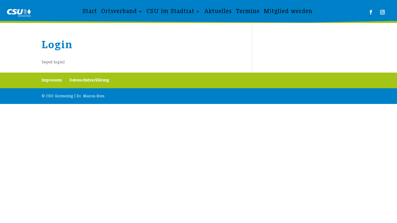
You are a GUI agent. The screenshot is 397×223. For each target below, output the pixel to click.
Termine (248, 11)
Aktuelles (218, 11)
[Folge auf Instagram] (382, 12)
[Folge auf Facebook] (370, 12)
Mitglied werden (288, 11)
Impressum (52, 80)
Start (90, 11)
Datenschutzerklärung (89, 80)
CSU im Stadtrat (170, 11)
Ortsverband (119, 11)
